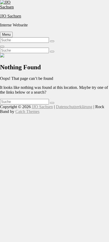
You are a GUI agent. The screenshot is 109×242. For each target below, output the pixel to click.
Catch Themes (27, 111)
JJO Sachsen (10, 16)
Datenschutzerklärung (74, 106)
